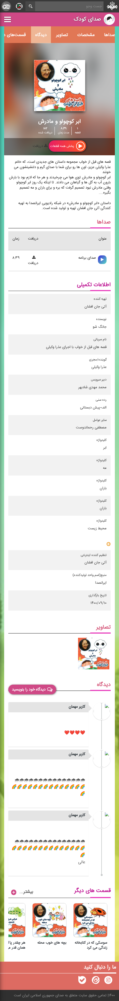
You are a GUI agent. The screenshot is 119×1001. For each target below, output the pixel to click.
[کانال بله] (82, 981)
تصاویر (62, 35)
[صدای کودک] (108, 981)
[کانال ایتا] (95, 981)
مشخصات (86, 35)
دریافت (38, 146)
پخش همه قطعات (62, 146)
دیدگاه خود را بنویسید (29, 689)
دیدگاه (41, 35)
